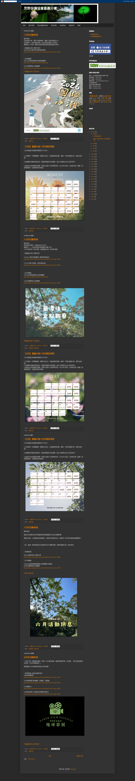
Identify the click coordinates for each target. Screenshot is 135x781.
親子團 (90, 103)
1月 (94, 151)
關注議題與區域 (42, 25)
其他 (95, 98)
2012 (92, 186)
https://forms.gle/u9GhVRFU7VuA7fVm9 (36, 277)
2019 (92, 169)
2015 (92, 179)
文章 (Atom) (31, 759)
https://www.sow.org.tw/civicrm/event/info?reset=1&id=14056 (42, 557)
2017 (92, 174)
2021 (92, 164)
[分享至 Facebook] (56, 139)
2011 (92, 189)
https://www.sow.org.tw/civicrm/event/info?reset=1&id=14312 (42, 52)
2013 (92, 184)
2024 (92, 156)
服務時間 (31, 231)
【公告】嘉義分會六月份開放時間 (39, 439)
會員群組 (63, 25)
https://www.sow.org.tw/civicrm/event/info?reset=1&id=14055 (42, 688)
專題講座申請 (94, 34)
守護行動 (54, 25)
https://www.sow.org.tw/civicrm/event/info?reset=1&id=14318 (42, 68)
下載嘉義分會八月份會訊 (31, 71)
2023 (92, 159)
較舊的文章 (80, 756)
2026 (92, 132)
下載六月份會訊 (29, 573)
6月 (94, 143)
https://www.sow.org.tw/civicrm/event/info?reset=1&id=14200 (42, 259)
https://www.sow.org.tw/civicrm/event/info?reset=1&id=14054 (42, 682)
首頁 (24, 25)
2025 (92, 154)
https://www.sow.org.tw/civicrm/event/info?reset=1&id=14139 (42, 694)
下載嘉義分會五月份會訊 (31, 744)
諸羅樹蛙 (106, 102)
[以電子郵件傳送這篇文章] (51, 139)
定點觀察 (31, 348)
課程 (79, 25)
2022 (92, 161)
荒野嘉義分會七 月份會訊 (31, 341)
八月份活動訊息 (31, 35)
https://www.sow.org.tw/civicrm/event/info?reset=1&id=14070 (42, 677)
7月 (94, 134)
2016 (92, 176)
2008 (92, 196)
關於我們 (31, 25)
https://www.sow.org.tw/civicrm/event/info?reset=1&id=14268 (42, 283)
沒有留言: (45, 138)
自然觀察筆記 (96, 102)
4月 (94, 146)
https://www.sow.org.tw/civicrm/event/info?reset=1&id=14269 (42, 265)
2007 (92, 199)
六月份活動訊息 (31, 527)
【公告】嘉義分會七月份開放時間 (39, 353)
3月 (94, 148)
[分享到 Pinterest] (58, 139)
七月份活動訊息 (31, 239)
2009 (92, 194)
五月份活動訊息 (31, 657)
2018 (92, 171)
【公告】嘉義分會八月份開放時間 (39, 146)
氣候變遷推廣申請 (96, 36)
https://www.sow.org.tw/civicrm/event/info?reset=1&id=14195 (42, 568)
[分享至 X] (55, 139)
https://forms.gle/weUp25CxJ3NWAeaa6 (36, 62)
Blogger (73, 769)
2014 (92, 181)
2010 (92, 191)
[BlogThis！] (53, 139)
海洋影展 (108, 100)
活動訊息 (71, 25)
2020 (92, 166)
